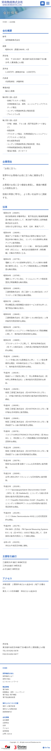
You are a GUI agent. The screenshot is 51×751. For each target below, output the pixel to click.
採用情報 (6, 731)
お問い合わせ (7, 734)
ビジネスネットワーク (10, 682)
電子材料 (6, 689)
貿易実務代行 (7, 712)
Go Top (47, 747)
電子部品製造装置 (9, 697)
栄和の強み (6, 679)
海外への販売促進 (9, 706)
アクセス (6, 728)
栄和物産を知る (8, 673)
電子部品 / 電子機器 (9, 695)
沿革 (4, 725)
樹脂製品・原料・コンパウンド (14, 692)
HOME (5, 22)
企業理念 (6, 723)
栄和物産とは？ (8, 676)
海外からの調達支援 (10, 709)
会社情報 (12, 22)
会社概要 (6, 720)
